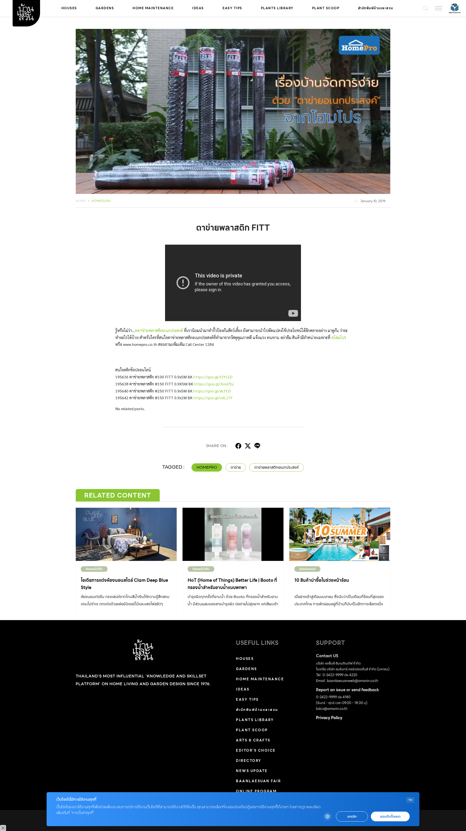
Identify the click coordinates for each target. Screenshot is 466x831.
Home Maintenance (153, 8)
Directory (248, 760)
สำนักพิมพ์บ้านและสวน (375, 8)
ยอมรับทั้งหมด (390, 816)
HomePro (207, 467)
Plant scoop (326, 8)
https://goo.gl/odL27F (213, 397)
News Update (252, 770)
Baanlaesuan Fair (258, 781)
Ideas (198, 8)
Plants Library (277, 8)
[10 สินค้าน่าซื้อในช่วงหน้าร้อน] (339, 534)
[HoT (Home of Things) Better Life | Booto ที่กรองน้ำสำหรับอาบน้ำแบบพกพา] (233, 534)
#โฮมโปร (338, 337)
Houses (69, 8)
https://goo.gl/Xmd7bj (213, 383)
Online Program (256, 791)
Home (81, 201)
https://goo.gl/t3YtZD (213, 376)
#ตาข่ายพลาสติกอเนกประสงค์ (159, 330)
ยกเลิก (352, 816)
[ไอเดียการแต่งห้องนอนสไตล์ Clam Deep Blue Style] (126, 534)
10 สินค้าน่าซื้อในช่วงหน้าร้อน (321, 580)
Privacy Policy (329, 718)
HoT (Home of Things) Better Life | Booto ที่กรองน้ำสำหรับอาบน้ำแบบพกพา (232, 584)
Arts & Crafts (253, 740)
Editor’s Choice (256, 750)
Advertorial (307, 569)
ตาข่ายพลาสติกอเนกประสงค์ (276, 467)
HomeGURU (101, 201)
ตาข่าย (236, 467)
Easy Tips (232, 8)
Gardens (105, 8)
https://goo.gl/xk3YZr (212, 390)
